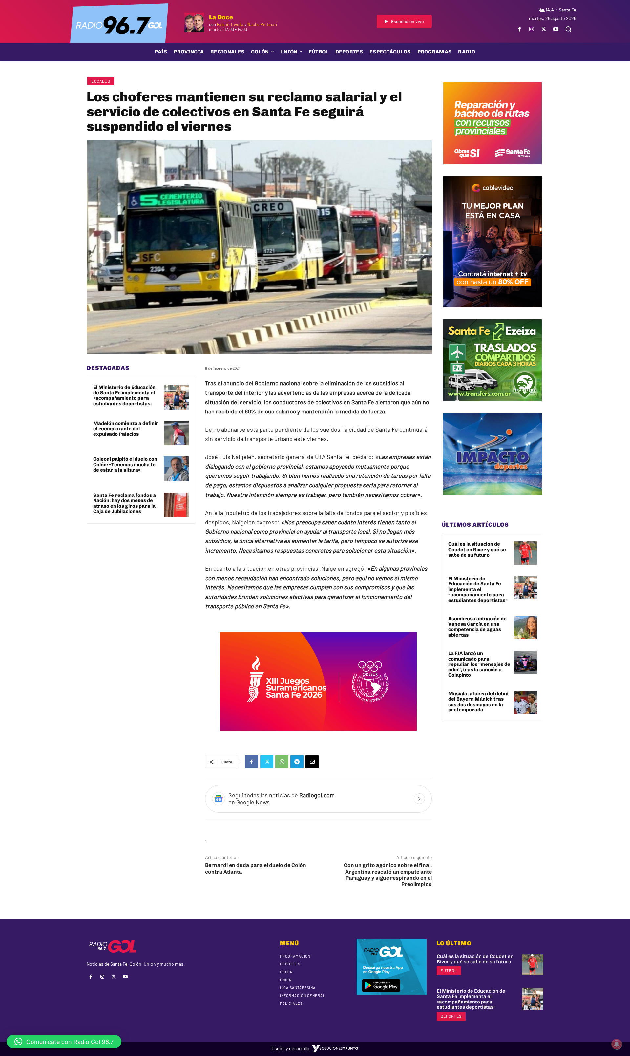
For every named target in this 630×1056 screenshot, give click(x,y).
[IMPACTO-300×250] (492, 500)
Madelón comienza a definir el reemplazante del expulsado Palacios (125, 428)
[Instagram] (531, 29)
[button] (568, 29)
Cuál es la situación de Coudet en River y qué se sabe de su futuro (477, 549)
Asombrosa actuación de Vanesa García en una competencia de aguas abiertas (477, 627)
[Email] (312, 761)
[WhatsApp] (281, 761)
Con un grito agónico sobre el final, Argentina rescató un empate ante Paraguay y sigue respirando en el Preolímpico (388, 874)
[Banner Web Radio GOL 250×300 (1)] (492, 406)
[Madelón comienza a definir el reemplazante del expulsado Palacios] (176, 433)
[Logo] (119, 24)
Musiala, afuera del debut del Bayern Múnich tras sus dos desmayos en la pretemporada (478, 702)
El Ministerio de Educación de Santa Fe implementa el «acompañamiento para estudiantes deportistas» (124, 395)
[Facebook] (519, 29)
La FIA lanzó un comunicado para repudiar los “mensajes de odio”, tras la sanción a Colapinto (479, 664)
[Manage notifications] (616, 1044)
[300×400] (492, 312)
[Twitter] (543, 29)
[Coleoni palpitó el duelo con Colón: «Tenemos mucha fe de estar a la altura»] (176, 468)
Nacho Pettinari (262, 24)
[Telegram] (297, 761)
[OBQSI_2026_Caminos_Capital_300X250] (492, 169)
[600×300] (318, 735)
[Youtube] (556, 29)
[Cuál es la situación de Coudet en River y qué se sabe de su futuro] (525, 552)
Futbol (449, 970)
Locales (100, 81)
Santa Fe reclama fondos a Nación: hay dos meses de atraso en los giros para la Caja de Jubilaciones (124, 503)
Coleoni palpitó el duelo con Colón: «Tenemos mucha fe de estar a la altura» (125, 464)
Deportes (451, 1016)
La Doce (221, 17)
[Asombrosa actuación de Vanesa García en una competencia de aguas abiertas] (525, 627)
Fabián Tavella (230, 24)
